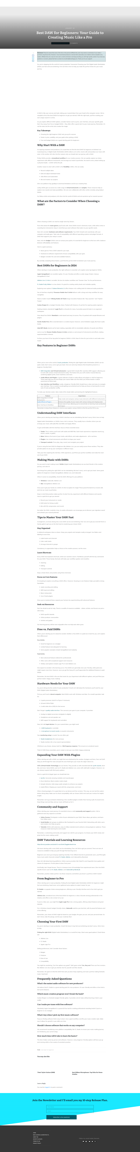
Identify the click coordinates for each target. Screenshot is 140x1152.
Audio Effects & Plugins (44, 402)
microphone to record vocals (50, 731)
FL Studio (62, 857)
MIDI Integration (46, 371)
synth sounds (97, 765)
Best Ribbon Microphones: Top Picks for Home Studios (89, 1067)
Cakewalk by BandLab (73, 869)
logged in (48, 1087)
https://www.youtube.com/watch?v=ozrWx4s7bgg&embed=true (56, 844)
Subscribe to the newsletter (61, 1117)
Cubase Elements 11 (58, 288)
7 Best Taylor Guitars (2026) (54, 1067)
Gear (53, 43)
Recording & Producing (62, 43)
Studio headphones (46, 739)
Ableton (68, 857)
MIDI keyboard (46, 728)
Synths (43, 778)
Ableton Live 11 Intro (43, 280)
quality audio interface (53, 710)
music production (63, 362)
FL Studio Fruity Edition (44, 284)
